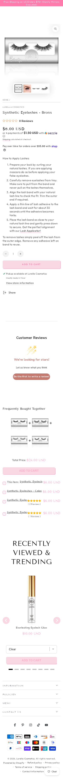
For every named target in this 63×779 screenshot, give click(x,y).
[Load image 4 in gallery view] (44, 88)
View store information (20, 283)
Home (6, 100)
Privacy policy (52, 762)
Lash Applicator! (30, 230)
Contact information (33, 771)
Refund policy (34, 762)
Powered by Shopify (13, 762)
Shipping (6, 139)
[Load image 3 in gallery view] (36, 88)
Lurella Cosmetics (13, 107)
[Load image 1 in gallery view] (18, 88)
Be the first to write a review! (31, 376)
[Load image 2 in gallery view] (27, 88)
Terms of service (23, 767)
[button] (31, 134)
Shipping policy (43, 767)
